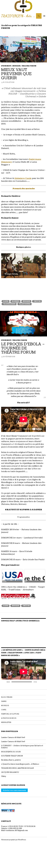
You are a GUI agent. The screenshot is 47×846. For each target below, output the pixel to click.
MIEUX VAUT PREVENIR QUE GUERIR (16, 74)
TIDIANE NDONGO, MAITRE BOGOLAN (17, 768)
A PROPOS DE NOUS (8, 718)
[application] (23, 671)
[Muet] (39, 682)
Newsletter (6, 722)
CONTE (3, 710)
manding (16, 301)
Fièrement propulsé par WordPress (13, 840)
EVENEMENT (6, 66)
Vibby (3, 776)
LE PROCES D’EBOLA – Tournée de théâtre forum (23, 348)
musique (26, 301)
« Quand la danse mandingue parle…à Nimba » (20, 764)
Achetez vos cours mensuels (14, 790)
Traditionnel (25, 304)
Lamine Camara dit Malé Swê (13, 737)
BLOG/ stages (6, 697)
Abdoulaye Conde (22, 178)
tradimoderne (9, 304)
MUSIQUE (16, 66)
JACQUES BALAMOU (10, 772)
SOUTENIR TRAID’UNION (12, 756)
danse (6, 301)
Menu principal (44, 16)
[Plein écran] (43, 682)
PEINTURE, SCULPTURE (10, 714)
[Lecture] (4, 682)
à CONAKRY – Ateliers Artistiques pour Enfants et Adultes (22, 747)
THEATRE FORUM (29, 66)
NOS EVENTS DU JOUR (11, 752)
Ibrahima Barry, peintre (11, 760)
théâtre (37, 301)
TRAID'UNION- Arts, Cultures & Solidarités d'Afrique (18, 16)
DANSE (3, 701)
